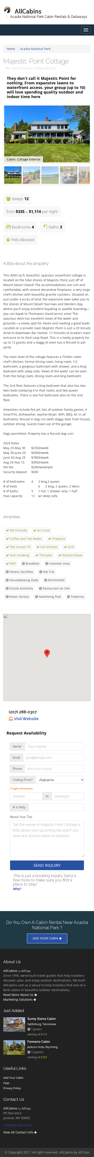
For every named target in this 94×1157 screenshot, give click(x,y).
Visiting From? (23, 780)
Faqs (6, 1083)
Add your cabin (46, 938)
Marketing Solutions (18, 999)
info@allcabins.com (17, 1125)
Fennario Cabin (38, 1041)
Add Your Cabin (13, 1078)
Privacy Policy (12, 1088)
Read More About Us (18, 995)
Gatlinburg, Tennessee (41, 1024)
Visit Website (26, 718)
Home (11, 49)
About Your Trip (21, 817)
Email (16, 757)
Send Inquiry (47, 865)
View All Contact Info (18, 1132)
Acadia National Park (35, 49)
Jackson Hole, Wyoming (42, 1047)
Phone (17, 768)
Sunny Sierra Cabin (41, 1019)
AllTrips (26, 971)
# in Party (19, 807)
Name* (17, 746)
